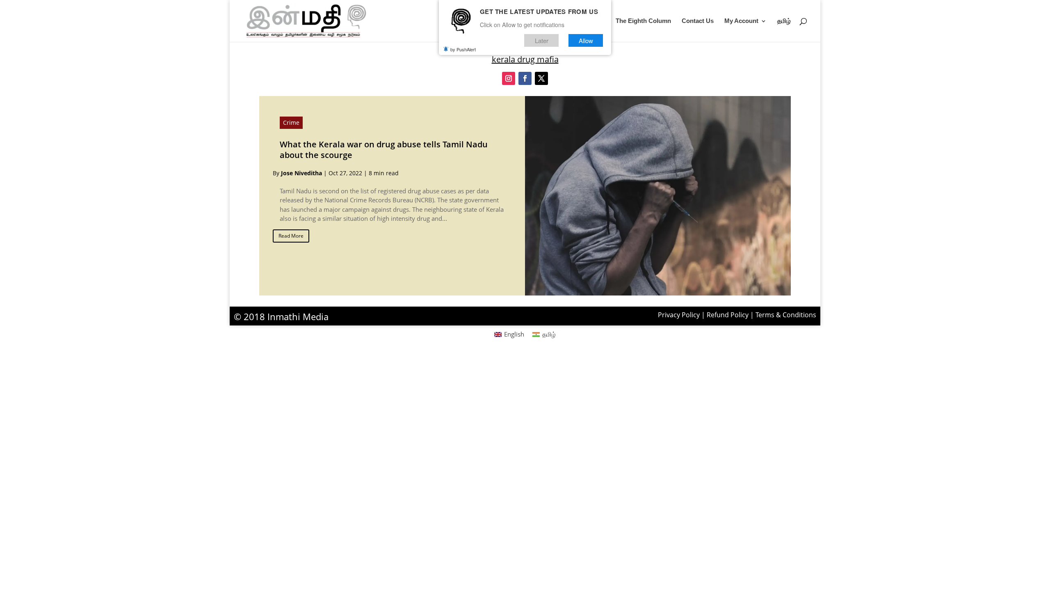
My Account (741, 21)
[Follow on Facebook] (525, 78)
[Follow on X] (541, 78)
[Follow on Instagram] (508, 78)
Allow (586, 40)
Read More (291, 235)
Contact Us (698, 21)
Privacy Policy (679, 314)
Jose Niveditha (301, 173)
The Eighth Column (643, 21)
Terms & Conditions (786, 314)
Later (541, 40)
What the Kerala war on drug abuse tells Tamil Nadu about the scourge (384, 149)
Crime (291, 122)
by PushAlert (463, 49)
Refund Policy (728, 314)
